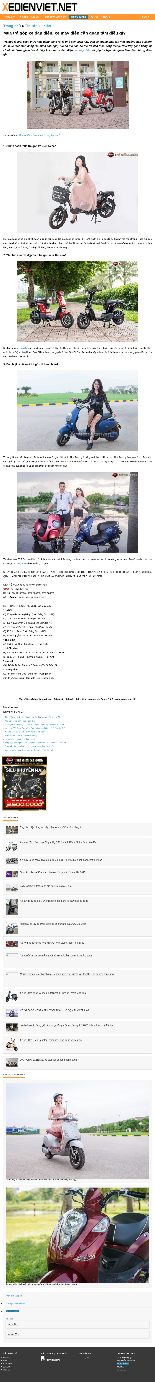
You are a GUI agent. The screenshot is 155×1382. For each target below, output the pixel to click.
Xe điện (6, 1366)
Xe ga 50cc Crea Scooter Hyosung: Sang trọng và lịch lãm (51, 1040)
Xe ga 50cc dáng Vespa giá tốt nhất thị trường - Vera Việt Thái (53, 993)
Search (146, 17)
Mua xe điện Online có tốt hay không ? (39, 135)
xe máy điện (82, 50)
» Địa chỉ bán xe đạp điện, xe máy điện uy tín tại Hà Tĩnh (28, 750)
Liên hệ (106, 17)
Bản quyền (7, 1363)
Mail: (5, 1360)
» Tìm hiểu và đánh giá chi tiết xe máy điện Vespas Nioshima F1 (31, 717)
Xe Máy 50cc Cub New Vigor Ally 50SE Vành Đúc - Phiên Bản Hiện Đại (58, 842)
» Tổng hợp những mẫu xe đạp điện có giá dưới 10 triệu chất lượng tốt (34, 743)
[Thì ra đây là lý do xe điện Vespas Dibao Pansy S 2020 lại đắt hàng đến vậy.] (77, 1130)
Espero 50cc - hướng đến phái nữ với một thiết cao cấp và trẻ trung (56, 955)
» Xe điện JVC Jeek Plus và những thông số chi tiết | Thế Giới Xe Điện (34, 728)
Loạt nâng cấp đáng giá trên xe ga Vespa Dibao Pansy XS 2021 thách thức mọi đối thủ (66, 1025)
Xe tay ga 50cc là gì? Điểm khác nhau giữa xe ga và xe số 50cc (54, 901)
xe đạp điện (23, 348)
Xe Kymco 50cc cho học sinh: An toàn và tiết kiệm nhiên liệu (52, 942)
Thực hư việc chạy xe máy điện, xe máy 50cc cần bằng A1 (51, 827)
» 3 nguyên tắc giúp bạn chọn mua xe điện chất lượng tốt (28, 746)
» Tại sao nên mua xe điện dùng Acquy (20, 735)
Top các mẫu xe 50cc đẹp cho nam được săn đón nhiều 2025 (53, 872)
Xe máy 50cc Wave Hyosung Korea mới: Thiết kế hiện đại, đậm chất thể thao (61, 860)
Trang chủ (9, 17)
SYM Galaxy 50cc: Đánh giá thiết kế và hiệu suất (46, 886)
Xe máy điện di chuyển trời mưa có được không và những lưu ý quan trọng (41, 1284)
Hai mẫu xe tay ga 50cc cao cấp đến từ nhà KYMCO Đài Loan (53, 924)
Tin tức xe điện (38, 26)
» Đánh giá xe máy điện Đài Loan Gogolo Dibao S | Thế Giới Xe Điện (33, 724)
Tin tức (82, 1358)
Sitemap (6, 1369)
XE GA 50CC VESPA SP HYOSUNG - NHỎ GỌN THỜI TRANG (54, 1010)
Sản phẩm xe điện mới (14, 1075)
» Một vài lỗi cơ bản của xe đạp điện (19, 721)
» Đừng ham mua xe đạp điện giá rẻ (19, 739)
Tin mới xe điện (10, 818)
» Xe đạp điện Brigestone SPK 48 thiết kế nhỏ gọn (25, 732)
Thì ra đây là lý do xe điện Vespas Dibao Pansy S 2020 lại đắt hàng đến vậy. (41, 1179)
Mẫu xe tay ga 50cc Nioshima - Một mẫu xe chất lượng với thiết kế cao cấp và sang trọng (67, 974)
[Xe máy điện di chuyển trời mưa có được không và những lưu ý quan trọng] (77, 1235)
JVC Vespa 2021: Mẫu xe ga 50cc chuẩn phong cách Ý (49, 1059)
